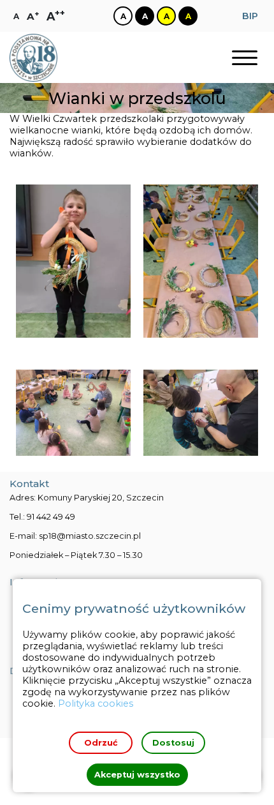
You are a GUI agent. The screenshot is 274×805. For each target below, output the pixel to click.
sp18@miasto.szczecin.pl (90, 536)
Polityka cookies (95, 703)
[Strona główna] (33, 58)
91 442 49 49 (51, 517)
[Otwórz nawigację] (244, 57)
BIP (250, 16)
